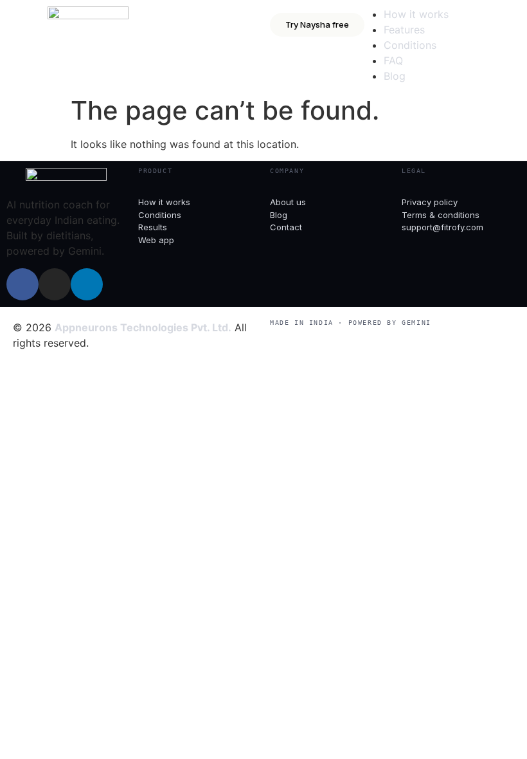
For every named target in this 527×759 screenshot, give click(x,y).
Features (404, 29)
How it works (416, 14)
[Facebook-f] (22, 284)
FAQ (393, 60)
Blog (395, 75)
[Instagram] (55, 284)
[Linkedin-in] (87, 284)
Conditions (410, 45)
